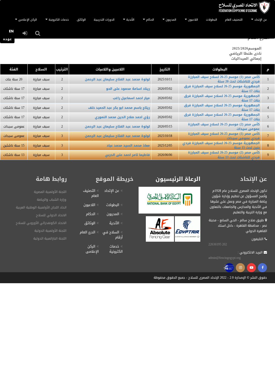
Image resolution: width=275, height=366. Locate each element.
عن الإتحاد (111, 190)
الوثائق (81, 20)
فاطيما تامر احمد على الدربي (127, 155)
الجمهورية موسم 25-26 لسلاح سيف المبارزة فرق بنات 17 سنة (222, 88)
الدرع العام (87, 232)
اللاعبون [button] (192, 20)
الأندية (114, 223)
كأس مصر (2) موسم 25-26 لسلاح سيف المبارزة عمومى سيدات (224, 126)
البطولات (211, 20)
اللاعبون (89, 204)
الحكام (90, 213)
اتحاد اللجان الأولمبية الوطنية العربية (41, 207)
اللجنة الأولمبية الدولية (50, 231)
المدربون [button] (170, 20)
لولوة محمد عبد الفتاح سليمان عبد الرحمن (117, 79)
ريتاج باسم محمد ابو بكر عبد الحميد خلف (119, 108)
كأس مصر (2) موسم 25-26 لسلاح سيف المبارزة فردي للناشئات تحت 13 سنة (224, 155)
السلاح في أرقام (113, 235)
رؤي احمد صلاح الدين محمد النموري (122, 117)
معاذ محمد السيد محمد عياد (128, 145)
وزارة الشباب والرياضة (51, 200)
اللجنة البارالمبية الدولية (49, 238)
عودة (7, 39)
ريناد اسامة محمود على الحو (128, 89)
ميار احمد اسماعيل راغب (131, 98)
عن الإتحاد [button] (260, 20)
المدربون (113, 213)
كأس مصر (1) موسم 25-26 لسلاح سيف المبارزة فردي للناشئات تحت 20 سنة (224, 79)
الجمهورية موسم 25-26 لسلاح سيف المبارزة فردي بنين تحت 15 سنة (221, 145)
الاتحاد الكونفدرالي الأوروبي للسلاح (41, 223)
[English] (11, 33)
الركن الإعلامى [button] (27, 20)
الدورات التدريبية (104, 20)
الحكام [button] (149, 20)
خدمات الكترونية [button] (58, 20)
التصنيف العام (234, 20)
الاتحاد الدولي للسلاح (51, 215)
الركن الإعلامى (92, 249)
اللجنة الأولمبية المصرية (50, 192)
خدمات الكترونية (116, 249)
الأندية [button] (129, 20)
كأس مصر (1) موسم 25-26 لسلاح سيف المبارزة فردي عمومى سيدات (224, 136)
